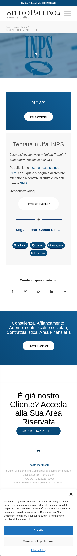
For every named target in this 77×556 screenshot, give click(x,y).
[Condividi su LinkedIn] (51, 291)
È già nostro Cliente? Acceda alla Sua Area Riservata (38, 408)
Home (16, 27)
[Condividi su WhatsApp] (38, 291)
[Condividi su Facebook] (12, 291)
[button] (71, 494)
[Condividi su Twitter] (25, 291)
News (24, 27)
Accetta (38, 530)
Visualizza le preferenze (38, 541)
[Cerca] (56, 13)
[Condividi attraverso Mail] (64, 291)
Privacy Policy (38, 550)
